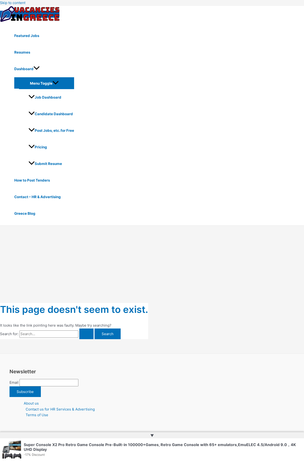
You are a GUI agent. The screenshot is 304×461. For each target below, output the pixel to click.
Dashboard (23, 69)
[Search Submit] (86, 334)
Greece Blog (24, 213)
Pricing (41, 147)
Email (14, 382)
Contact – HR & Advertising (37, 197)
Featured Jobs (26, 35)
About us (31, 403)
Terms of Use (37, 415)
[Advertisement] (152, 261)
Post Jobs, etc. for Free (54, 130)
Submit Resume (48, 163)
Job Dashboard (48, 97)
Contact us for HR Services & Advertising (60, 409)
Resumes (22, 52)
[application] (36, 69)
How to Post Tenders (32, 180)
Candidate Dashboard (54, 114)
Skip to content (12, 2)
